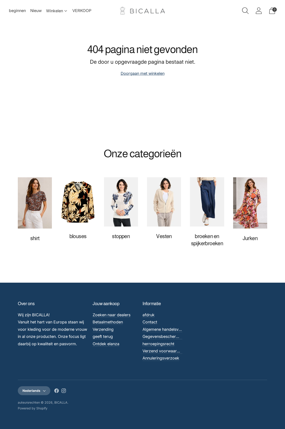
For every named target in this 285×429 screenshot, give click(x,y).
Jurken (250, 238)
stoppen (121, 236)
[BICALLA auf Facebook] (56, 391)
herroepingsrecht (158, 343)
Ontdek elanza (106, 343)
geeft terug (103, 336)
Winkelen (54, 10)
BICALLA (60, 402)
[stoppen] (121, 202)
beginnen (17, 10)
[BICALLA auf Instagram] (63, 391)
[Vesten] (164, 202)
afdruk (148, 315)
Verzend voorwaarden (163, 351)
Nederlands (31, 390)
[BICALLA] (142, 11)
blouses (78, 236)
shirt (35, 238)
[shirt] (35, 203)
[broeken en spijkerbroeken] (207, 202)
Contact (149, 322)
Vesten (164, 236)
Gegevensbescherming (163, 336)
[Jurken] (250, 203)
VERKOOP (81, 10)
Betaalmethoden (108, 322)
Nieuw (36, 10)
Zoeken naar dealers (111, 315)
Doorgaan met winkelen (143, 73)
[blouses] (78, 202)
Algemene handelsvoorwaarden (171, 329)
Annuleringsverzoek (160, 358)
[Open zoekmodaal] (245, 10)
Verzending (103, 329)
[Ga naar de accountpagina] (258, 10)
